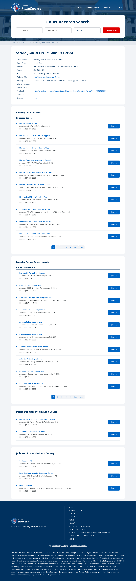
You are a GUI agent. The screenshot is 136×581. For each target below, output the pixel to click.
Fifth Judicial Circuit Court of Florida (34, 234)
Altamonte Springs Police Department (35, 297)
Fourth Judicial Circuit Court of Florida (35, 221)
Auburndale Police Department (32, 371)
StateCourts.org (26, 7)
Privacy (72, 523)
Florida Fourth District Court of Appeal (35, 172)
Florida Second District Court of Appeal (35, 148)
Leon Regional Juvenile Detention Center (36, 473)
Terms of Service (65, 572)
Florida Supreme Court (28, 123)
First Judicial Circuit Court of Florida (34, 197)
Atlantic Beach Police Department (33, 347)
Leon (35, 98)
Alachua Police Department (30, 285)
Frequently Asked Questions (82, 536)
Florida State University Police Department (37, 419)
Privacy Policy (84, 572)
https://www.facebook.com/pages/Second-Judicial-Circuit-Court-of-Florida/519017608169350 (69, 91)
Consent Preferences (78, 546)
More (114, 126)
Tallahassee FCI (25, 461)
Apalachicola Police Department (32, 310)
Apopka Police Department (30, 322)
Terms (71, 520)
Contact (108, 7)
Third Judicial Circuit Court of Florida (34, 209)
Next (75, 247)
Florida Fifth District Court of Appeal (34, 185)
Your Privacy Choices (78, 529)
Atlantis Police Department (30, 359)
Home (79, 7)
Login (119, 7)
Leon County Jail (26, 485)
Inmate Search (93, 7)
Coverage (73, 517)
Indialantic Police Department (32, 273)
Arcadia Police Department (30, 334)
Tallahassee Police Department (32, 431)
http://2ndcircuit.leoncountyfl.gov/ (46, 77)
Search (110, 30)
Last (81, 247)
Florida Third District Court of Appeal (35, 160)
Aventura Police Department (31, 383)
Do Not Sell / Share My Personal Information (89, 533)
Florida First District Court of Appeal (34, 135)
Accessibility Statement (80, 526)
